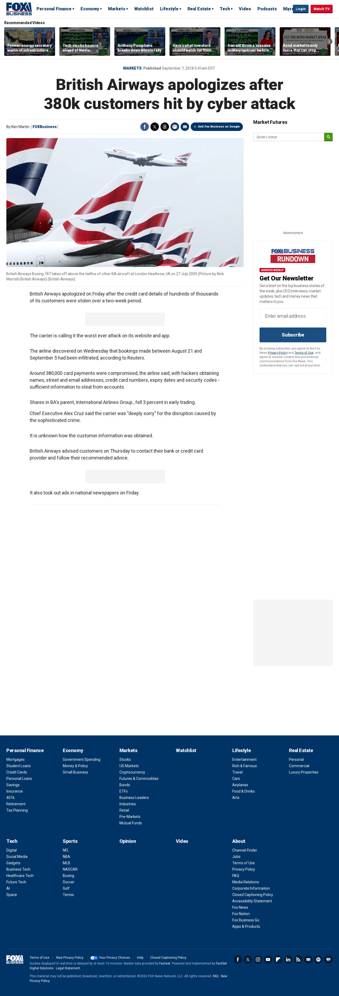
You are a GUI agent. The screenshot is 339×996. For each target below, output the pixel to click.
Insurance (14, 791)
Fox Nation (241, 914)
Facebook (144, 126)
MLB (66, 863)
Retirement (15, 804)
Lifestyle (169, 8)
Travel (237, 772)
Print (175, 126)
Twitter (154, 126)
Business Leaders (134, 797)
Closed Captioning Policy (252, 895)
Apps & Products (246, 926)
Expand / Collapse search (287, 9)
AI (8, 888)
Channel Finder (244, 850)
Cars (236, 778)
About (238, 841)
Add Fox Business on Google (219, 126)
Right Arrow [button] (329, 41)
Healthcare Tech (20, 876)
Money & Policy (75, 766)
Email (185, 126)
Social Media (17, 856)
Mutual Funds (130, 823)
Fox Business (19, 8)
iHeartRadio (328, 959)
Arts (235, 797)
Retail (124, 810)
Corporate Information (251, 888)
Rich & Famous (244, 766)
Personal (296, 759)
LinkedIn (288, 959)
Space (11, 895)
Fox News (240, 907)
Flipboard (278, 959)
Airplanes (240, 785)
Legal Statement (68, 968)
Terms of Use (304, 352)
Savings (13, 785)
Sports (70, 841)
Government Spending (81, 759)
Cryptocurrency (132, 772)
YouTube (268, 959)
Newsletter (308, 959)
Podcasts (267, 8)
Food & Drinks (243, 791)
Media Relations (245, 882)
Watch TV (322, 9)
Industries (127, 804)
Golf (66, 888)
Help (140, 957)
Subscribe (293, 335)
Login (301, 9)
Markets (116, 8)
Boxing (68, 876)
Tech (225, 8)
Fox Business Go (245, 920)
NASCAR (70, 869)
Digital (11, 850)
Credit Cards (16, 772)
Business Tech (18, 869)
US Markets (129, 766)
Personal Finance (54, 8)
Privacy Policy (278, 352)
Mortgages (15, 759)
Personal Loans (19, 778)
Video (245, 8)
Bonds (124, 785)
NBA (66, 856)
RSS (298, 959)
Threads (164, 126)
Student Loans (18, 766)
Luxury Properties (303, 772)
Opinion (127, 841)
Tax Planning (17, 810)
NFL (66, 850)
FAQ (235, 876)
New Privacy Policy (69, 957)
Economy (90, 8)
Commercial (299, 766)
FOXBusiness (45, 127)
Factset (164, 963)
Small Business (75, 772)
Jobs (236, 856)
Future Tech (16, 882)
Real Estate (199, 8)
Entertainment (244, 759)
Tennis (68, 895)
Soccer (68, 882)
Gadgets (13, 863)
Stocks (125, 759)
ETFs (123, 791)
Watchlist (144, 8)
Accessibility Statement (252, 901)
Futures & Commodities (139, 778)
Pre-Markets (129, 817)
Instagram (258, 959)
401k (10, 797)
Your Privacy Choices (114, 957)
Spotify (318, 959)
